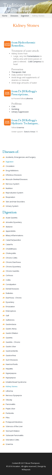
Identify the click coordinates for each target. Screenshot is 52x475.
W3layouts (26, 469)
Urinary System (12, 206)
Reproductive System (14, 192)
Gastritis (9, 337)
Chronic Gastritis (12, 271)
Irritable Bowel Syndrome (16, 382)
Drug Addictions (12, 170)
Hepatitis (9, 368)
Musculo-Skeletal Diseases (17, 179)
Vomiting (15, 109)
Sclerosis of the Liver (14, 426)
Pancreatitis (10, 404)
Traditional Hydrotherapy (17, 8)
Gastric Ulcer (11, 346)
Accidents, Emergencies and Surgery (21, 157)
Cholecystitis (11, 253)
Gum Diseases (12, 360)
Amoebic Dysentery (14, 222)
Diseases (14, 15)
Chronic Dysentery (13, 266)
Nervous (14, 395)
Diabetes (9, 293)
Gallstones (10, 320)
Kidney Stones (11, 386)
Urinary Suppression (20, 111)
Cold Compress (34, 61)
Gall (7, 315)
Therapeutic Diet (18, 72)
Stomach (13, 431)
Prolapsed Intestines (14, 422)
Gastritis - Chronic (13, 342)
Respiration (10, 197)
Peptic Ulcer (10, 408)
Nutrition (9, 188)
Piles (8, 417)
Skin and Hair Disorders (15, 201)
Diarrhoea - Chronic (14, 297)
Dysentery (10, 302)
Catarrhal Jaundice (13, 240)
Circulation (10, 166)
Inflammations (14, 235)
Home (4, 15)
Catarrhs (9, 244)
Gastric (11, 328)
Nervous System (12, 184)
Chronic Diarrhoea (13, 262)
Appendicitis (11, 231)
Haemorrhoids (12, 364)
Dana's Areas (29, 131)
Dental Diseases (12, 289)
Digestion (25, 15)
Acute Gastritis (11, 217)
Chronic (11, 258)
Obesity (9, 400)
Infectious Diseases (14, 175)
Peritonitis (10, 413)
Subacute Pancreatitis (14, 435)
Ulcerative (12, 440)
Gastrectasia (11, 324)
